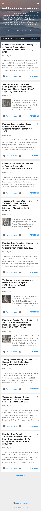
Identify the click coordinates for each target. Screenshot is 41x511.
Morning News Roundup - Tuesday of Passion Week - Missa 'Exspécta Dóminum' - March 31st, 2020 (18, 127)
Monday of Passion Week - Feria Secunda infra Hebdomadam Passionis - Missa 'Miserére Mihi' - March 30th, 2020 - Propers (18, 323)
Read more (34, 76)
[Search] (38, 4)
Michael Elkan (24, 507)
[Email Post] (20, 77)
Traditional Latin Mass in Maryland (20, 8)
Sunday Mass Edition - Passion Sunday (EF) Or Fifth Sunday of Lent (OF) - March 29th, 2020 (16, 399)
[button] (37, 45)
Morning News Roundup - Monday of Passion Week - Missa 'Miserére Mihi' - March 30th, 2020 (17, 245)
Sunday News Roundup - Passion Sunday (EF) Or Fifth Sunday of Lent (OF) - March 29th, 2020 (17, 362)
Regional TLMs (20, 31)
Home (8, 31)
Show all (35, 38)
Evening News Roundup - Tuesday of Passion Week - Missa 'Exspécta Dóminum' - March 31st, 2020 (17, 48)
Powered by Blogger (21, 503)
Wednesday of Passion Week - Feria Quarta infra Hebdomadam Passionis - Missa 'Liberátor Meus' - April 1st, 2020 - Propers (18, 88)
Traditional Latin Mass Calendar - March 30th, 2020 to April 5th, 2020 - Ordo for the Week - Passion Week (17, 284)
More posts (20, 476)
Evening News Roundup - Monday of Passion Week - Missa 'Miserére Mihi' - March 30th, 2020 (17, 166)
